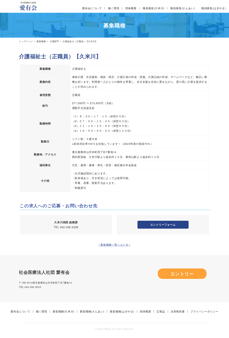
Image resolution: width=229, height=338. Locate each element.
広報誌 (161, 311)
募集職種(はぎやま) (122, 311)
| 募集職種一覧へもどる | (114, 245)
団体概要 (145, 311)
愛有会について (20, 311)
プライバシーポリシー (204, 311)
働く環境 (41, 311)
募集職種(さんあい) (92, 311)
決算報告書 (178, 311)
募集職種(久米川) (63, 311)
